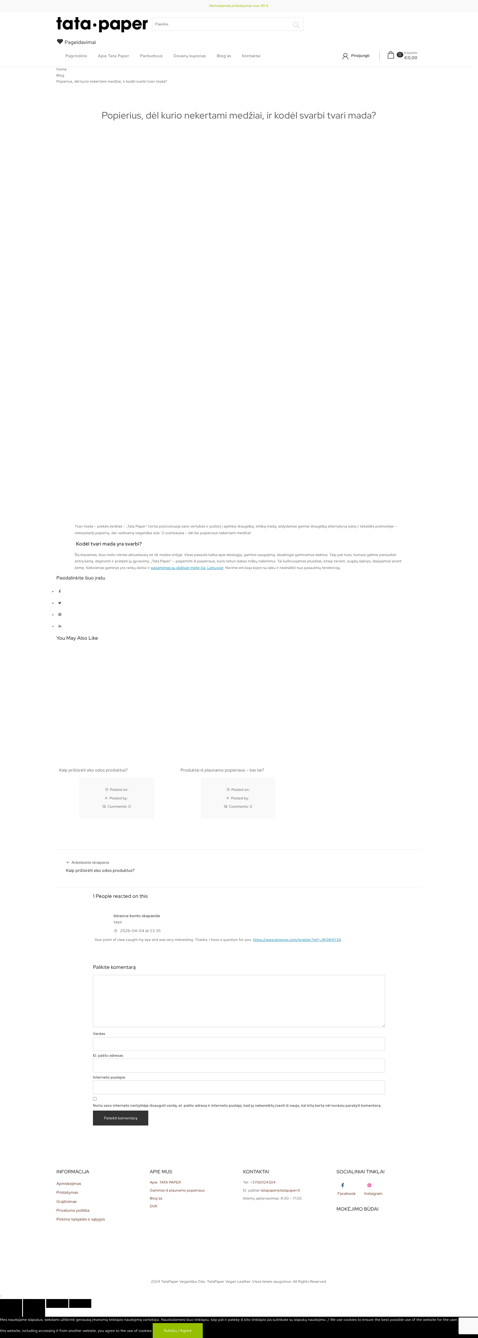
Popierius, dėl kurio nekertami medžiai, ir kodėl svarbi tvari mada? (239, 115)
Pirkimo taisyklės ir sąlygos (80, 1219)
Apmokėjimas (68, 1183)
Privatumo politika (73, 1210)
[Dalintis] (34, 1303)
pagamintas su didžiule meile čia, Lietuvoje (187, 567)
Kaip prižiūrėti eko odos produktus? (93, 770)
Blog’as (224, 56)
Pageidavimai (80, 42)
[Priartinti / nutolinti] (80, 1303)
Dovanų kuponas (190, 56)
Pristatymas (67, 1192)
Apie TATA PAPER (165, 1182)
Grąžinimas (66, 1201)
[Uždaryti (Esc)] (11, 1303)
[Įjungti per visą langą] (57, 1303)
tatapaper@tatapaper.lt (280, 1190)
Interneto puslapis (109, 1077)
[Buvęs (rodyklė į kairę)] (11, 1312)
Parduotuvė (151, 56)
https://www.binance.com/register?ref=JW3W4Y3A (297, 939)
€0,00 (410, 57)
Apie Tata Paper (113, 56)
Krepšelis (410, 53)
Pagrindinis (76, 56)
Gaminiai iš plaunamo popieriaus (177, 1190)
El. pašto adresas (108, 1055)
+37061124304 (263, 1182)
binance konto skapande (137, 916)
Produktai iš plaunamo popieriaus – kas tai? (222, 770)
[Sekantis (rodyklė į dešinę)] (34, 1312)
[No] (214, 1331)
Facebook (347, 1193)
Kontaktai (251, 56)
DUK (154, 1206)
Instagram (373, 1193)
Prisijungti (360, 55)
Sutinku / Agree (178, 1330)
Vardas (99, 1033)
